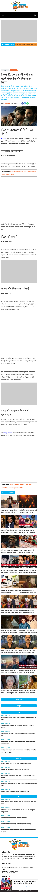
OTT (19, 796)
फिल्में (13, 70)
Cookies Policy (20, 890)
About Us (6, 852)
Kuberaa (3, 138)
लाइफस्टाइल (19, 758)
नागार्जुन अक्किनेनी (7, 433)
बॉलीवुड (19, 706)
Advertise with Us (11, 890)
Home (4, 70)
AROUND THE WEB (8, 493)
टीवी (19, 712)
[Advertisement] (19, 198)
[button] (3, 15)
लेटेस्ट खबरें (19, 699)
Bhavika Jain (6, 103)
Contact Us (6, 863)
